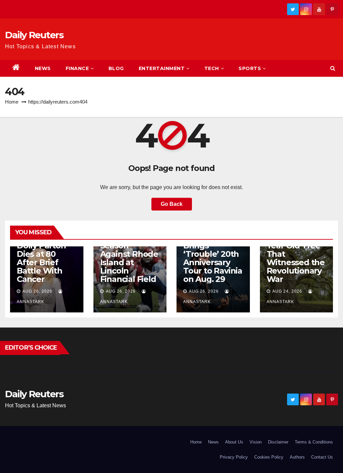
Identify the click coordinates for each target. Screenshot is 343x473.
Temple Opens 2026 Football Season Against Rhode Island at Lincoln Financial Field (129, 254)
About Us (234, 442)
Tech (211, 68)
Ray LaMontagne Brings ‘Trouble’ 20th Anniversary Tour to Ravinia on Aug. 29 (212, 254)
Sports (249, 68)
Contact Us (322, 457)
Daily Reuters (34, 35)
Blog (116, 68)
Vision (256, 442)
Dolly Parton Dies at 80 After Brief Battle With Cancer (41, 262)
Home (11, 102)
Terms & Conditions (314, 442)
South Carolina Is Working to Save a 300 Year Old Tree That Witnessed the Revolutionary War (296, 250)
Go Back (172, 204)
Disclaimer (278, 442)
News (43, 68)
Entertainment (162, 68)
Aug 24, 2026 (287, 291)
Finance (77, 68)
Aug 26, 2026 (37, 291)
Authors (297, 457)
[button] (332, 68)
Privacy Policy (234, 457)
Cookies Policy (268, 457)
